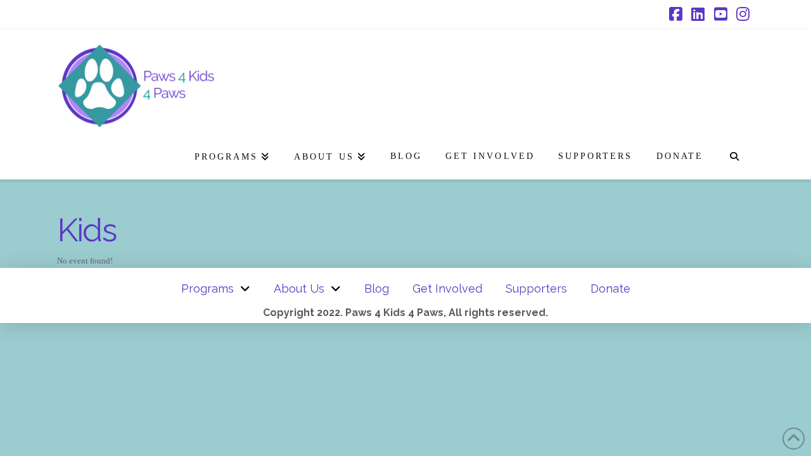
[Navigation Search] (734, 154)
